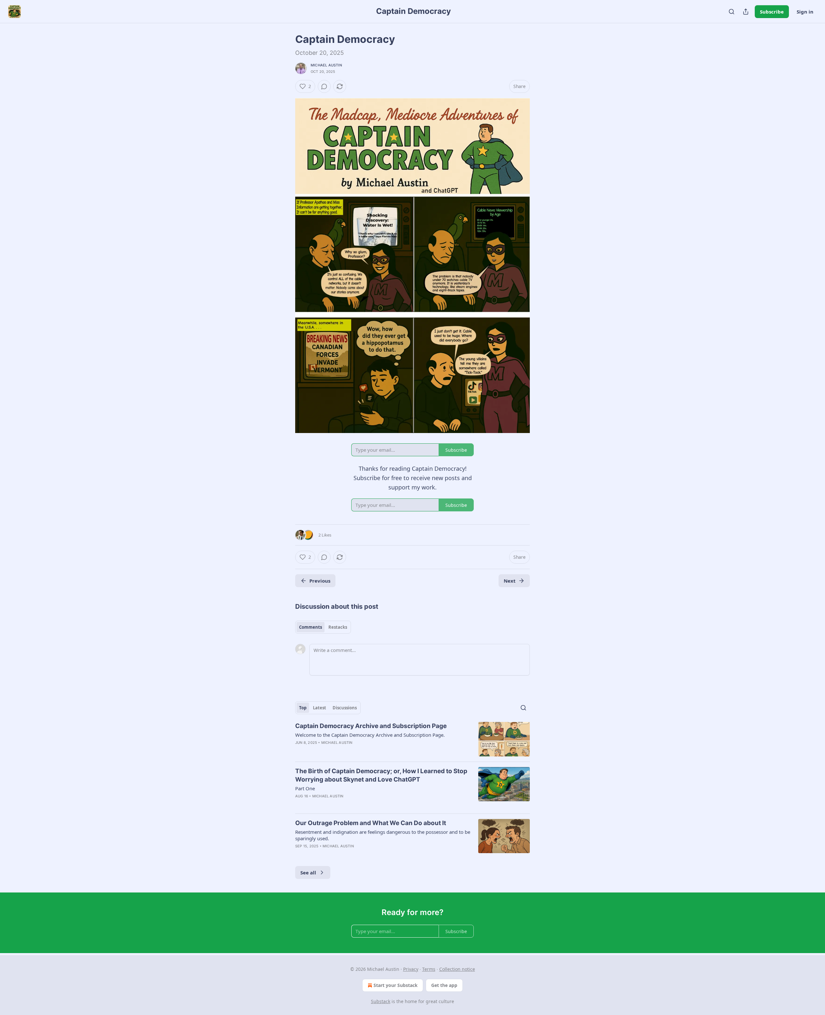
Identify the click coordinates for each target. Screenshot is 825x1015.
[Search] (731, 11)
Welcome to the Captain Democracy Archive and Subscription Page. (370, 735)
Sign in (805, 11)
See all (308, 872)
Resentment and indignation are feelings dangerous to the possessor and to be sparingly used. (382, 835)
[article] (412, 739)
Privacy (410, 969)
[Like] (299, 751)
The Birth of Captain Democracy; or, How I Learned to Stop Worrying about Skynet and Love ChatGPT (381, 775)
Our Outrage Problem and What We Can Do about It (370, 823)
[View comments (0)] (324, 86)
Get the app (444, 985)
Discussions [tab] (345, 708)
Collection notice (457, 969)
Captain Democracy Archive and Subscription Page (371, 726)
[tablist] (323, 627)
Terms (428, 969)
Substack (380, 1001)
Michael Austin (326, 65)
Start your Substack (396, 985)
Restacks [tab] (337, 627)
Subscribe (772, 11)
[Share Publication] (745, 11)
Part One (305, 788)
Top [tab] (302, 708)
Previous (319, 580)
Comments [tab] (310, 627)
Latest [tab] (319, 708)
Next (510, 580)
